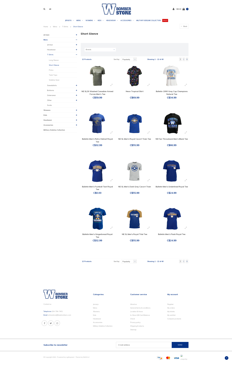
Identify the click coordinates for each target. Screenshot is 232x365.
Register (170, 304)
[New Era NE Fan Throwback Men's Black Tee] (171, 123)
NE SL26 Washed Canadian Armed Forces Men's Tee (97, 92)
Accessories (125, 20)
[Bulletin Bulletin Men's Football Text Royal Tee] (97, 171)
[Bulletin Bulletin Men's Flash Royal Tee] (171, 218)
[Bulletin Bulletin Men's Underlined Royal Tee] (171, 171)
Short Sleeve (78, 27)
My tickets (171, 311)
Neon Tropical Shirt (134, 91)
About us (133, 304)
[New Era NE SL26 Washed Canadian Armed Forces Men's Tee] (97, 76)
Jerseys (68, 20)
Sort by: (117, 59)
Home (46, 27)
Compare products (174, 319)
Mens (78, 20)
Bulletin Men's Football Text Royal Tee (97, 188)
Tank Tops (53, 75)
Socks (49, 105)
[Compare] (50, 9)
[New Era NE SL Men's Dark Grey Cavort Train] (134, 171)
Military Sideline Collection (148, 20)
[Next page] (184, 59)
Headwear (111, 20)
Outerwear (51, 95)
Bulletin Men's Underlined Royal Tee (172, 186)
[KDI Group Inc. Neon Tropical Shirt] (134, 76)
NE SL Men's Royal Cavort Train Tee (134, 139)
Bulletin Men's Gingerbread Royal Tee (97, 235)
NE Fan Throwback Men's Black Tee (172, 139)
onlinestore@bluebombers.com (59, 315)
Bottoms (50, 90)
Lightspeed (70, 357)
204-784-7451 (57, 311)
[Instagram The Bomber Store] (57, 323)
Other (49, 100)
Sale (165, 20)
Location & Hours (136, 311)
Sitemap (133, 330)
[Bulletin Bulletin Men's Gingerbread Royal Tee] (97, 218)
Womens (89, 20)
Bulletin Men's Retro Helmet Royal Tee (97, 140)
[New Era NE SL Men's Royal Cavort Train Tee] (134, 123)
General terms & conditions (140, 308)
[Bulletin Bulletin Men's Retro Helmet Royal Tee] (97, 123)
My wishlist (171, 315)
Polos (51, 70)
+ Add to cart (96, 106)
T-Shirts (65, 27)
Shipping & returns (137, 326)
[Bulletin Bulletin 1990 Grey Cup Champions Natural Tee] (171, 76)
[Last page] (187, 59)
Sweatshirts (52, 85)
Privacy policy (135, 322)
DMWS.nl (86, 357)
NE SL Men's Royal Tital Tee (134, 234)
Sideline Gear (54, 80)
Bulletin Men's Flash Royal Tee (171, 234)
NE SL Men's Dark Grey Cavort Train (134, 186)
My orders (171, 308)
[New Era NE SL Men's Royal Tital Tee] (134, 218)
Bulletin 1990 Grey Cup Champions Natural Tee (172, 92)
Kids (99, 20)
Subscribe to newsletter (56, 345)
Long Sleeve (54, 60)
